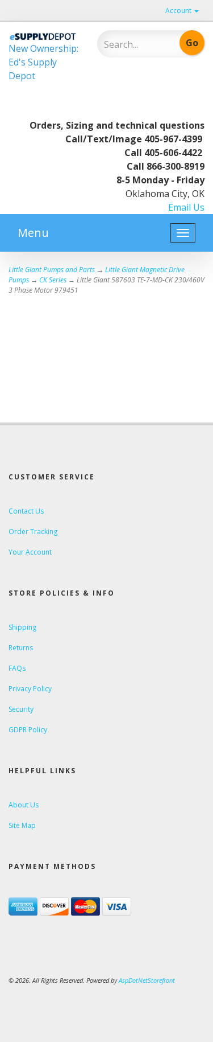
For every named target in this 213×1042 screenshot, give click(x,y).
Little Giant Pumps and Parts (52, 269)
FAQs (17, 668)
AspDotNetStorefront (147, 980)
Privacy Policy (30, 689)
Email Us (186, 207)
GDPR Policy (28, 730)
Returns (21, 648)
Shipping (22, 627)
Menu (33, 232)
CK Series (52, 280)
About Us (24, 805)
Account (179, 10)
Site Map (22, 825)
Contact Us (26, 511)
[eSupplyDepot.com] (44, 36)
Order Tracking (33, 531)
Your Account (30, 552)
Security (21, 709)
